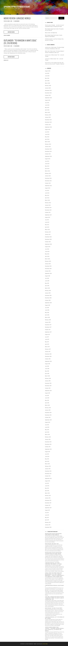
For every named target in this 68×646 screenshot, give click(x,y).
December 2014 (48, 412)
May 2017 (47, 341)
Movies (8, 35)
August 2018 (47, 305)
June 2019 (47, 280)
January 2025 (48, 117)
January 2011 (47, 524)
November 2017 (48, 327)
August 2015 (47, 393)
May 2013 (47, 458)
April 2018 (47, 314)
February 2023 (48, 173)
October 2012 (47, 475)
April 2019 (47, 285)
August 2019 (47, 275)
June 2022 (47, 192)
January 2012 (47, 497)
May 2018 (47, 312)
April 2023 (47, 168)
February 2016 (48, 378)
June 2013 (47, 456)
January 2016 (47, 380)
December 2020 (48, 236)
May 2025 (47, 107)
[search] (63, 7)
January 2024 (48, 146)
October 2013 (47, 446)
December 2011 (48, 500)
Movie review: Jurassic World (17, 18)
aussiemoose (17, 21)
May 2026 (47, 78)
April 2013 (47, 461)
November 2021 (48, 210)
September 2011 (48, 507)
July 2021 (47, 219)
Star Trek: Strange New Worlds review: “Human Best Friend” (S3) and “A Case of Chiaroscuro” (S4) (54, 598)
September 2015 (48, 390)
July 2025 (47, 102)
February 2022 (48, 202)
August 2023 (47, 158)
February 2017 (48, 349)
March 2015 (47, 405)
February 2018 (48, 319)
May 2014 (47, 429)
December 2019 (48, 266)
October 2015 (47, 388)
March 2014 (47, 434)
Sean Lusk (47, 51)
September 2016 (48, 361)
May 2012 (47, 488)
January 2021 (47, 234)
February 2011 (48, 522)
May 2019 (47, 283)
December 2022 (48, 178)
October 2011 (47, 505)
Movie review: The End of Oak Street (53, 608)
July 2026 (47, 73)
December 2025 (48, 90)
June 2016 (47, 368)
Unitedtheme (45, 643)
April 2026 (47, 80)
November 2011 (48, 502)
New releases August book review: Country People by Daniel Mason (53, 36)
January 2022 (48, 205)
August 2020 (47, 246)
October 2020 (48, 241)
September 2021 (48, 214)
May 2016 (47, 371)
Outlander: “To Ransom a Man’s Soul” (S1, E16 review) (20, 42)
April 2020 (47, 256)
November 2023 (48, 151)
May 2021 (47, 224)
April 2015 (47, 402)
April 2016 (47, 373)
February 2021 (48, 231)
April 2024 (47, 139)
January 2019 (47, 293)
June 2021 (47, 222)
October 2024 (48, 124)
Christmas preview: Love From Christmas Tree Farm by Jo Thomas (54, 39)
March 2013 (47, 463)
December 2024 (48, 119)
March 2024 (47, 141)
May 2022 (47, 195)
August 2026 (47, 70)
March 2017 (47, 346)
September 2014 (48, 419)
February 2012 (48, 495)
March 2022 (47, 200)
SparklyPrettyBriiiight (17, 6)
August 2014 (47, 422)
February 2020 (48, 261)
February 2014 (48, 436)
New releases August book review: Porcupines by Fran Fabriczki (54, 29)
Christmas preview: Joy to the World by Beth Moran (54, 618)
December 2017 (48, 324)
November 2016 (48, 356)
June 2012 (47, 485)
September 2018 (48, 302)
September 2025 (48, 97)
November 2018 (48, 297)
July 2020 (47, 249)
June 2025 (47, 105)
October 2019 (47, 271)
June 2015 (47, 397)
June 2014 (47, 427)
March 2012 (47, 493)
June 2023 (47, 163)
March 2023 (47, 170)
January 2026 (48, 88)
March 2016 (47, 375)
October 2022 (48, 183)
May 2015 (47, 400)
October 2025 (48, 95)
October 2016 (47, 358)
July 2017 (47, 336)
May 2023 (47, 166)
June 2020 (47, 251)
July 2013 (47, 454)
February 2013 (48, 466)
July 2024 (47, 131)
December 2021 (48, 207)
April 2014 (47, 432)
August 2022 (47, 188)
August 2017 (47, 334)
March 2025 (47, 112)
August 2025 (47, 100)
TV (7, 60)
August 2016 (47, 363)
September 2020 (48, 244)
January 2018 (47, 322)
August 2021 (47, 217)
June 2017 (47, 339)
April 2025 (47, 109)
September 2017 (48, 332)
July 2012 (47, 483)
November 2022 (48, 180)
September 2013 (48, 449)
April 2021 (47, 227)
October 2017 (47, 329)
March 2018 (47, 317)
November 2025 (48, 92)
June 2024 (47, 134)
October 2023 (48, 153)
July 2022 (47, 190)
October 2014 (47, 417)
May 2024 (47, 136)
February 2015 (48, 407)
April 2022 (47, 197)
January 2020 (48, 263)
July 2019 (47, 278)
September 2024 (48, 127)
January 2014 (47, 439)
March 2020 (47, 258)
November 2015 (48, 385)
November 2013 (48, 444)
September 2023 (48, 156)
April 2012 (47, 490)
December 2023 (48, 149)
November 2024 (48, 122)
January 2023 (48, 175)
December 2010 (48, 527)
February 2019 (48, 290)
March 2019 (47, 288)
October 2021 (47, 212)
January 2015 (47, 410)
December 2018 (48, 295)
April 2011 (47, 519)
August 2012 (47, 480)
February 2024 (48, 144)
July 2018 (47, 307)
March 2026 (47, 83)
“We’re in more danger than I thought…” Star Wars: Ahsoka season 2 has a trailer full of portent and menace (54, 629)
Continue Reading (11, 32)
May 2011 (47, 517)
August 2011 (47, 510)
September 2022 (48, 185)
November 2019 (48, 268)
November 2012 (48, 473)
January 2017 (47, 351)
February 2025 (48, 114)
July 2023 (47, 161)
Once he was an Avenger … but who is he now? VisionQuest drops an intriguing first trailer (54, 26)
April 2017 (47, 344)
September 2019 (48, 273)
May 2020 (47, 253)
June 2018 (47, 310)
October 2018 (47, 300)
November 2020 (48, 239)
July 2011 (47, 512)
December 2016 (48, 354)
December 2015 (48, 383)
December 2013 (48, 441)
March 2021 (47, 229)
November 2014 (48, 415)
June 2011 (47, 515)
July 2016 (47, 366)
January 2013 (47, 468)
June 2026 (47, 75)
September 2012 (48, 478)
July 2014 (47, 424)
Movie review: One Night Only (51, 32)
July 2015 (47, 395)
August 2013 (47, 451)
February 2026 (48, 85)
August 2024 (47, 129)
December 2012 (48, 471)
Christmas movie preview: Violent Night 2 (54, 586)
